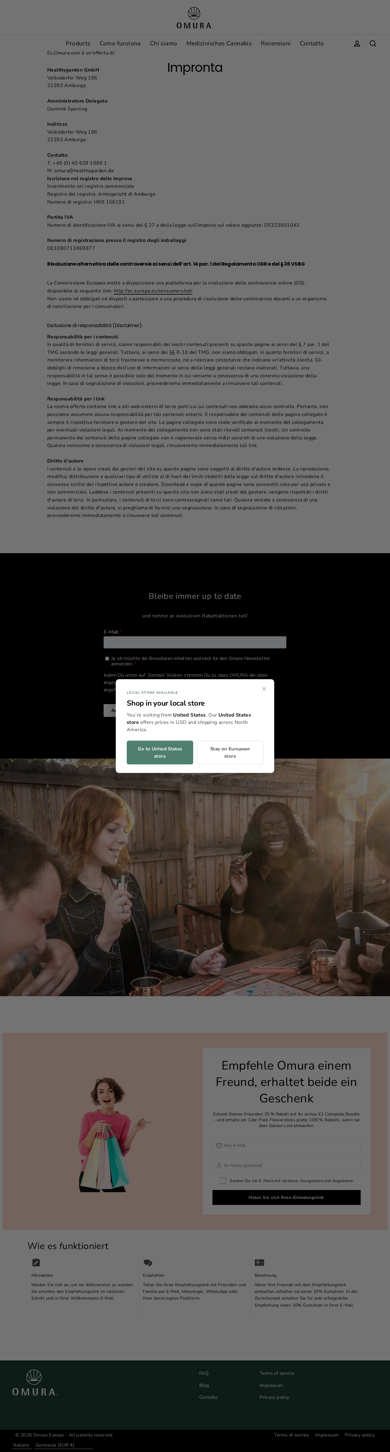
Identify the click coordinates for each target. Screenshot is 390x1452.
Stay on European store (230, 752)
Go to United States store (160, 752)
